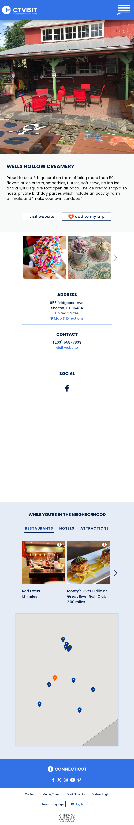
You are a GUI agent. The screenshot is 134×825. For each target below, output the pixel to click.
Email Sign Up (75, 794)
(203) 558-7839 (67, 342)
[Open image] (44, 257)
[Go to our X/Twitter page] (59, 780)
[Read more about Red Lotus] (43, 564)
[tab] (39, 528)
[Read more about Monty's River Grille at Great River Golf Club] (88, 564)
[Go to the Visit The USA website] (67, 817)
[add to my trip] (59, 545)
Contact (30, 794)
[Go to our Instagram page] (66, 780)
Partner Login (100, 794)
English (79, 804)
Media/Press (51, 794)
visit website (41, 216)
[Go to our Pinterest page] (79, 780)
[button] (49, 685)
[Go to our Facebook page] (53, 780)
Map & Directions (69, 318)
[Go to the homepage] (19, 10)
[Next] (115, 257)
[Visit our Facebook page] (67, 388)
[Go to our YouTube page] (72, 780)
